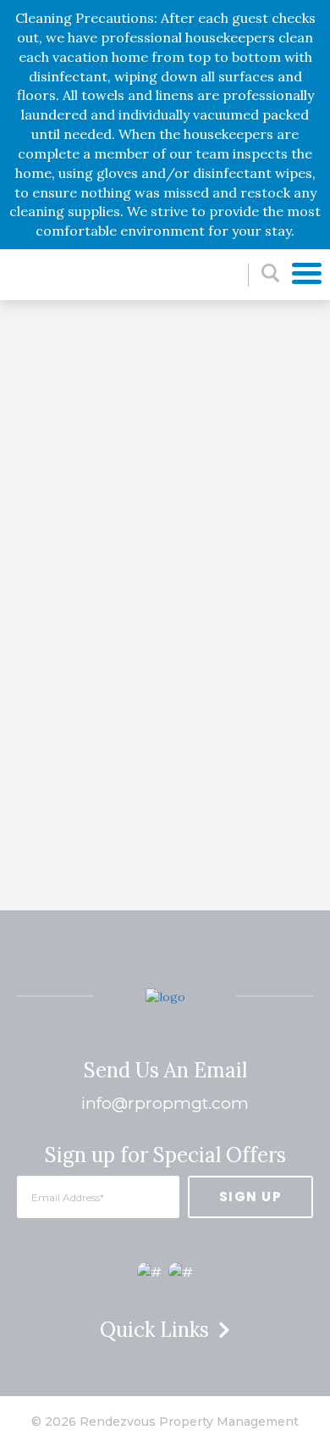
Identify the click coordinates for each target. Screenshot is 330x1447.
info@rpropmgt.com (165, 1103)
